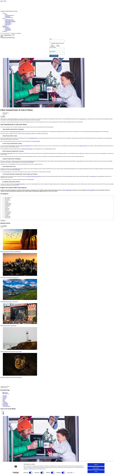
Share (3, 116)
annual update (7, 213)
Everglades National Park (20, 184)
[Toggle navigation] (0, 2)
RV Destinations (8, 197)
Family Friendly (8, 203)
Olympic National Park (30, 161)
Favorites (7, 202)
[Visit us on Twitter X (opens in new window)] (3, 414)
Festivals (6, 210)
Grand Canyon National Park (25, 145)
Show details (70, 472)
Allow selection (96, 468)
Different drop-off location (57, 43)
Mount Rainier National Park (15, 131)
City (50, 39)
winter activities (7, 171)
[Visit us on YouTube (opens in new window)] (3, 413)
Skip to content (3, 0)
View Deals (15, 11)
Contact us (41, 191)
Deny (96, 471)
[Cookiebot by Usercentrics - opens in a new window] (16, 473)
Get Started (3, 220)
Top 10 (6, 207)
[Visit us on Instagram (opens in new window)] (3, 411)
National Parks (8, 204)
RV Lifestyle (7, 200)
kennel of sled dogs (36, 141)
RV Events (7, 198)
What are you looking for (16, 33)
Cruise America (68, 190)
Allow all (96, 464)
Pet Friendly (7, 205)
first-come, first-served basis (27, 148)
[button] (5, 13)
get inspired (7, 214)
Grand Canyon (82, 118)
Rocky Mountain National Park (6, 153)
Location (7, 215)
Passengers (52, 51)
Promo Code (53, 47)
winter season (93, 176)
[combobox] (57, 41)
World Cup (7, 208)
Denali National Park (33, 138)
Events (6, 201)
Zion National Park (16, 168)
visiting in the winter (83, 145)
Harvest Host (7, 217)
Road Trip (7, 209)
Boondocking (7, 216)
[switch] (42, 473)
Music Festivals (8, 211)
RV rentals (91, 190)
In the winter (79, 161)
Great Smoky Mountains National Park (33, 176)
